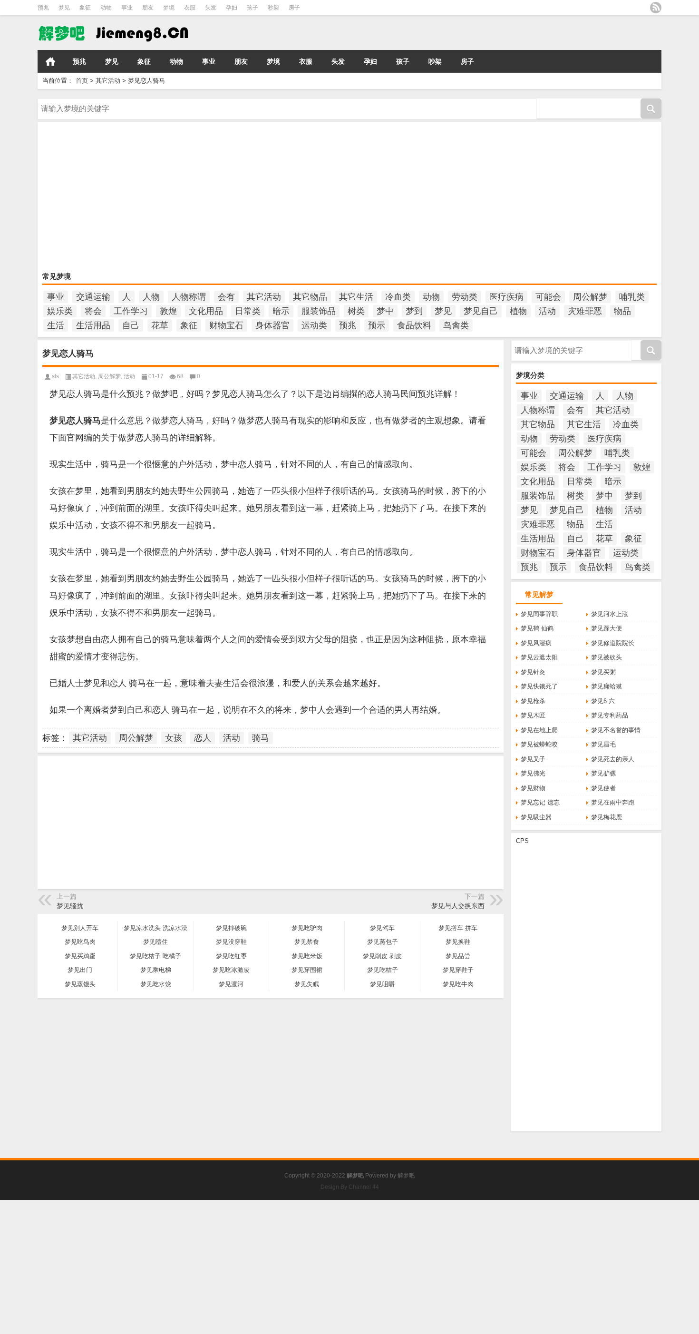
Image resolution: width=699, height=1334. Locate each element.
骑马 (260, 738)
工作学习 (131, 311)
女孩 (173, 738)
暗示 (281, 311)
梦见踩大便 (606, 628)
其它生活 (356, 297)
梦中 (385, 311)
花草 (159, 325)
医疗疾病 (506, 297)
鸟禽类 (456, 325)
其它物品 (310, 297)
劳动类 (464, 297)
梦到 (414, 311)
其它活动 (108, 80)
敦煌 (168, 311)
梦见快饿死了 (539, 686)
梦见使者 (603, 788)
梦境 (169, 7)
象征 (85, 7)
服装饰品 (318, 311)
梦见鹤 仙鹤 (537, 628)
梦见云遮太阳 (539, 657)
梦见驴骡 (603, 773)
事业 (127, 7)
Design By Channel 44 (349, 1187)
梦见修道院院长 (612, 643)
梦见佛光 (533, 773)
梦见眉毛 (603, 744)
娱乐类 (60, 311)
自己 (130, 325)
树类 (356, 311)
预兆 (43, 7)
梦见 (64, 7)
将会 (93, 311)
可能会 (548, 297)
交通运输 (93, 297)
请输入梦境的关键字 (65, 101)
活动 (547, 311)
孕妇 (231, 7)
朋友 (148, 7)
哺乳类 (632, 297)
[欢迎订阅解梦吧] (655, 7)
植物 (518, 311)
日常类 (248, 311)
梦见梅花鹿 (606, 817)
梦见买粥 (603, 672)
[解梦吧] (135, 33)
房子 (294, 7)
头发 (210, 7)
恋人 (202, 738)
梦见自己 (481, 311)
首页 (50, 61)
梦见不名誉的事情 (616, 730)
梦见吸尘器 (536, 817)
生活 (55, 325)
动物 (106, 7)
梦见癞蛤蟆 (606, 686)
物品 (622, 311)
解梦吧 (406, 1175)
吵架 (273, 7)
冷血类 (398, 297)
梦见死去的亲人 (612, 759)
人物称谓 (189, 297)
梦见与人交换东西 (458, 906)
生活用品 (93, 325)
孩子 (252, 7)
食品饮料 (414, 325)
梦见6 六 (603, 701)
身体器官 (272, 325)
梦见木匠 (533, 715)
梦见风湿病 (536, 643)
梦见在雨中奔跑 (612, 802)
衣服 (189, 7)
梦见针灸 (533, 672)
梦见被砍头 (606, 657)
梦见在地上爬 (539, 730)
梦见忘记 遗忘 (540, 802)
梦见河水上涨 (609, 614)
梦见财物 (533, 788)
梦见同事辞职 (539, 614)
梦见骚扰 (70, 906)
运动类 (314, 325)
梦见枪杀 (533, 701)
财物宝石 (226, 325)
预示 (376, 325)
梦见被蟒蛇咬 (539, 744)
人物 (151, 297)
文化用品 (206, 311)
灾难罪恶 (585, 311)
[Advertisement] (327, 198)
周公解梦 (590, 297)
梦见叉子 (533, 759)
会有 (226, 297)
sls (55, 376)
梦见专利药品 (609, 715)
